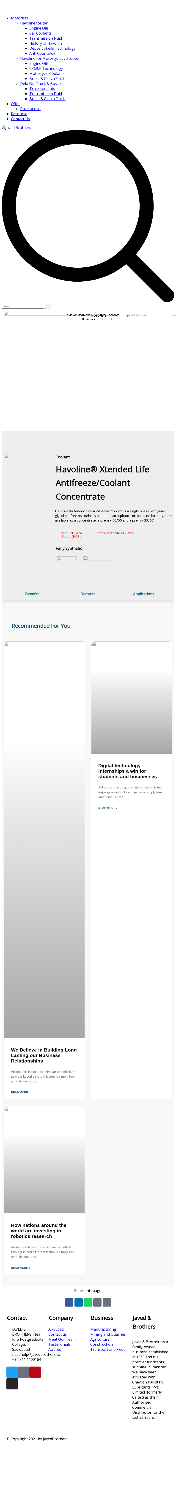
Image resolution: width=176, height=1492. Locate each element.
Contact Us (20, 118)
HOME (68, 315)
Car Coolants (40, 33)
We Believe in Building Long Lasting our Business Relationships (44, 1055)
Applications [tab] (143, 593)
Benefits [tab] (32, 593)
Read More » (20, 1092)
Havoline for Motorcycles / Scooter (50, 58)
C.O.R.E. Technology (46, 68)
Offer (15, 103)
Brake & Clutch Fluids (47, 78)
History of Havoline (46, 43)
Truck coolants (42, 88)
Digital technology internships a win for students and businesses (127, 771)
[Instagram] (12, 1383)
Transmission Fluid (45, 38)
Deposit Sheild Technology (52, 48)
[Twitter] (12, 1372)
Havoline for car (34, 23)
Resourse (19, 113)
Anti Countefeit (42, 53)
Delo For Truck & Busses (41, 83)
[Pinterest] (35, 1372)
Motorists (19, 18)
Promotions (30, 108)
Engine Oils (39, 28)
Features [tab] (88, 593)
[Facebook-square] (23, 1372)
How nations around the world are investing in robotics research (38, 1231)
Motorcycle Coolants (47, 73)
